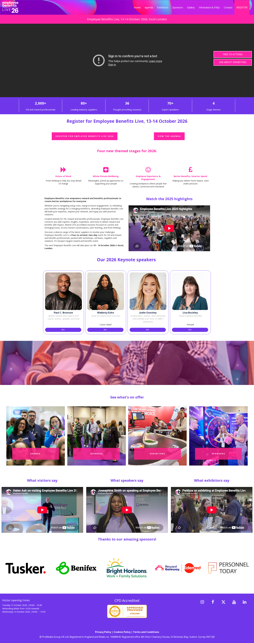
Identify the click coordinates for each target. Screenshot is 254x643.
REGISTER (242, 7)
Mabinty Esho (105, 312)
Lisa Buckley (190, 312)
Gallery (191, 7)
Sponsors (177, 7)
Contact (228, 7)
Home (137, 7)
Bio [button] (63, 329)
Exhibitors (162, 7)
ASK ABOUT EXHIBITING (232, 62)
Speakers (96, 453)
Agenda (149, 7)
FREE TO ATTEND (233, 54)
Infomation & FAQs (209, 7)
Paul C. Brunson (63, 312)
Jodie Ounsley (148, 312)
